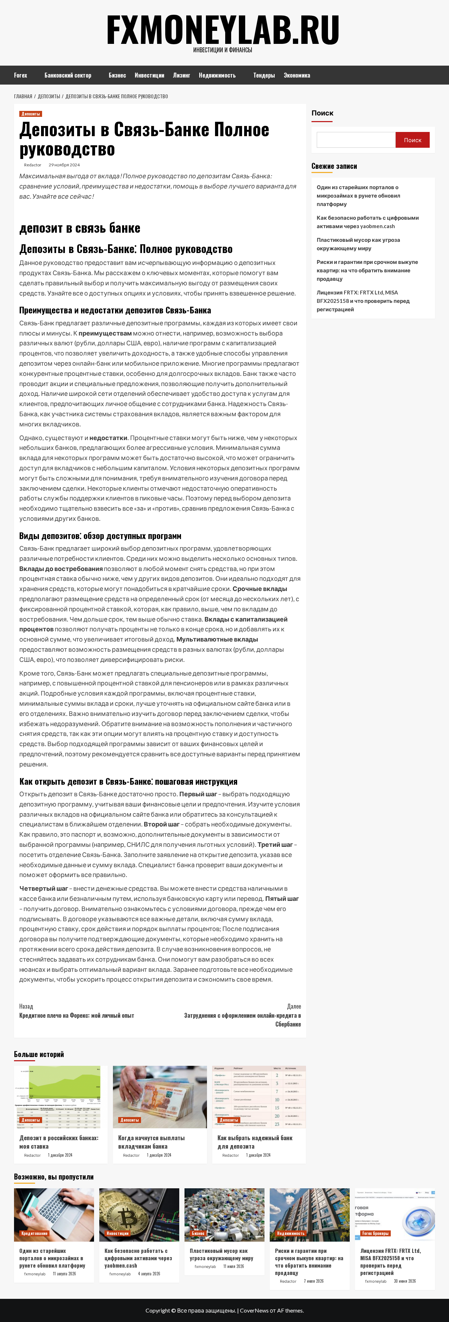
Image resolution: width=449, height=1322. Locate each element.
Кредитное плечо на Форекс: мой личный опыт (76, 1010)
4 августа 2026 (149, 1273)
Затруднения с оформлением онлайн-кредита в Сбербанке (242, 1015)
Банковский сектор (68, 75)
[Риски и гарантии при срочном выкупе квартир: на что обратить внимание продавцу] (310, 1215)
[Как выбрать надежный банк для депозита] (259, 1097)
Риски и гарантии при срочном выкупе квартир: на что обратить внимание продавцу (367, 270)
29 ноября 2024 (64, 164)
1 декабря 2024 (60, 1155)
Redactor (32, 164)
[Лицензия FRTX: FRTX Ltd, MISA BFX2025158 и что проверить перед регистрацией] (395, 1215)
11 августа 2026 (64, 1273)
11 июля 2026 (233, 1266)
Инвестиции (149, 75)
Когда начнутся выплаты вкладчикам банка (151, 1141)
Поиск (322, 113)
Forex (20, 75)
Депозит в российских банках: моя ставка (59, 1141)
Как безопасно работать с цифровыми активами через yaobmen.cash (368, 221)
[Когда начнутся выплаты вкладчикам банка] (160, 1097)
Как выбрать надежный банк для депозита (255, 1141)
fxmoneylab (35, 1273)
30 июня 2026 (405, 1281)
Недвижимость (217, 75)
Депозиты (30, 114)
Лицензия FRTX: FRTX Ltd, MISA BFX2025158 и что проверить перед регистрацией (363, 300)
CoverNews (254, 1310)
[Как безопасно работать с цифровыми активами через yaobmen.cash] (139, 1215)
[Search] (430, 74)
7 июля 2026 (314, 1281)
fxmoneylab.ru (223, 28)
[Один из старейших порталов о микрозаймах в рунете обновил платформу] (54, 1215)
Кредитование (34, 1233)
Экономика (297, 75)
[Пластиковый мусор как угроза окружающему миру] (224, 1215)
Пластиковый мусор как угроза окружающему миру (358, 244)
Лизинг (181, 75)
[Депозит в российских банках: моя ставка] (61, 1097)
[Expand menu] (31, 76)
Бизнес (117, 75)
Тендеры (264, 75)
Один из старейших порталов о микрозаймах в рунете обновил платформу (358, 195)
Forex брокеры (375, 1233)
